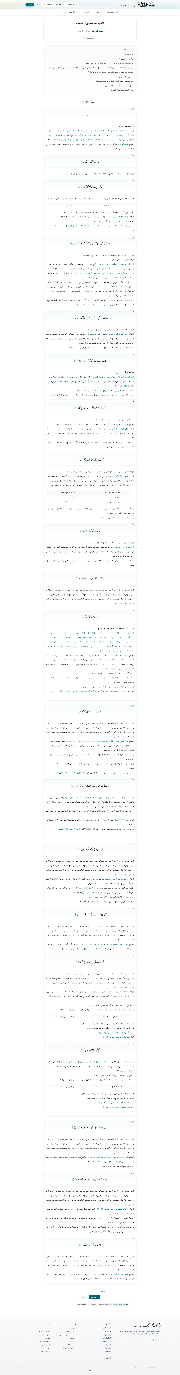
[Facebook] (158, 1340)
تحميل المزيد (93, 1297)
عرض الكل (84, 1297)
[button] (98, 12)
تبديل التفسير (90, 38)
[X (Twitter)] (153, 1340)
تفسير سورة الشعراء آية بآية (121, 1304)
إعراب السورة (92, 1304)
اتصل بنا (30, 4)
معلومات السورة (82, 1304)
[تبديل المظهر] (38, 4)
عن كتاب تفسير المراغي (105, 1304)
